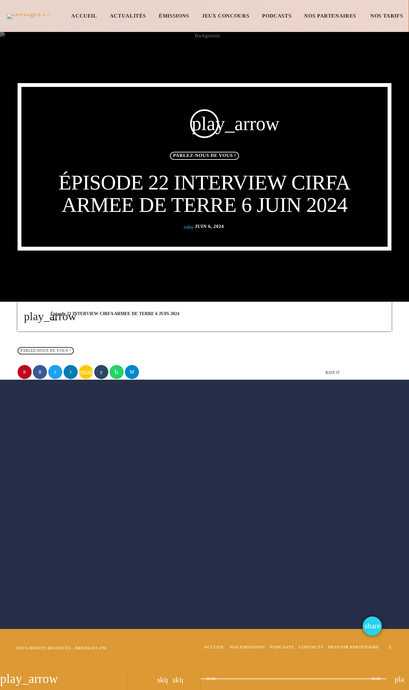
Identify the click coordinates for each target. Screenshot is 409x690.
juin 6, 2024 (204, 226)
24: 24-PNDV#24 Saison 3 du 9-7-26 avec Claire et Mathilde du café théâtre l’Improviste (76, 569)
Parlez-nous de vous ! (204, 155)
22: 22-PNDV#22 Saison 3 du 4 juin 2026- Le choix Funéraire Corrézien (329, 565)
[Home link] (28, 16)
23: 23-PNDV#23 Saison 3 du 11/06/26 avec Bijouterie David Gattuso (205, 565)
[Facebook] (390, 647)
